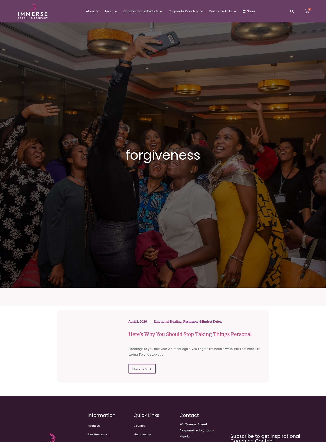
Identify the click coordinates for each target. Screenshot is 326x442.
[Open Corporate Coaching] (201, 11)
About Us (94, 426)
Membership (142, 434)
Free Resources (98, 434)
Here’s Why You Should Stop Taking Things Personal (190, 334)
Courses (139, 426)
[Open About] (97, 11)
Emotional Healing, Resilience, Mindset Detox (188, 321)
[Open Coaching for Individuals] (160, 11)
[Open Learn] (115, 11)
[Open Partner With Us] (235, 11)
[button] (292, 11)
